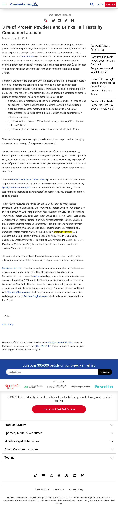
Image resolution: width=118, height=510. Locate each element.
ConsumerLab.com (11, 268)
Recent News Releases (100, 48)
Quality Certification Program (16, 187)
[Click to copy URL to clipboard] (66, 20)
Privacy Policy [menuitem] (76, 490)
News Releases (63, 15)
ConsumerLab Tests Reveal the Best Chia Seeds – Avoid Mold (102, 105)
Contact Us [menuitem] (59, 490)
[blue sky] (82, 475)
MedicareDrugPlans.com (35, 296)
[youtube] (43, 475)
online (36, 276)
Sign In (100, 4)
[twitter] (66, 475)
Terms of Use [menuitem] (42, 490)
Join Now (110, 4)
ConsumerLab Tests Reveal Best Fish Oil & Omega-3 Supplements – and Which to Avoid (103, 65)
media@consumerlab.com (59, 342)
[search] (92, 4)
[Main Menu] (4, 4)
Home (50, 15)
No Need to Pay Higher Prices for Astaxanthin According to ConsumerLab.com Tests (103, 87)
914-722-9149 (43, 346)
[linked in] (74, 475)
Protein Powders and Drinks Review (29, 179)
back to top (7, 324)
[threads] (59, 475)
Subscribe (105, 372)
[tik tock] (35, 475)
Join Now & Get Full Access (59, 409)
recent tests (28, 56)
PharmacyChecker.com (18, 292)
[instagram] (51, 475)
